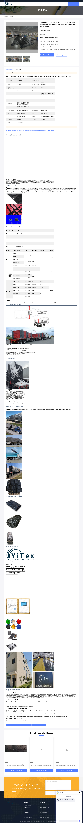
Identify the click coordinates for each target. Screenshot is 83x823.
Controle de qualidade (28, 810)
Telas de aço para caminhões (39, 724)
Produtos (25, 4)
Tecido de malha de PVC (45, 817)
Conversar (73, 4)
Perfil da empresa (27, 805)
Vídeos (31, 4)
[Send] (80, 821)
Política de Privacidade (28, 817)
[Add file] (57, 821)
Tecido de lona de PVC (44, 807)
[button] (6, 753)
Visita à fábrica (27, 807)
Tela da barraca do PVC (45, 810)
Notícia (42, 4)
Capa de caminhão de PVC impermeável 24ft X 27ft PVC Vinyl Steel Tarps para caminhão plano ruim (16, 765)
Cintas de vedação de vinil (45, 815)
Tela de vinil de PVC (44, 812)
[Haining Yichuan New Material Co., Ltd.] (8, 4)
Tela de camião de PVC (26, 724)
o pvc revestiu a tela (44, 805)
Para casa (6, 16)
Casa (20, 4)
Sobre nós (36, 4)
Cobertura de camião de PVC (13, 724)
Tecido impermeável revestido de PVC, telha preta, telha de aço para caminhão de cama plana (40, 765)
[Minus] (80, 792)
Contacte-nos (26, 812)
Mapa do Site (26, 815)
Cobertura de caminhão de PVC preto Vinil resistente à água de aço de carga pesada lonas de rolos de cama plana (67, 765)
